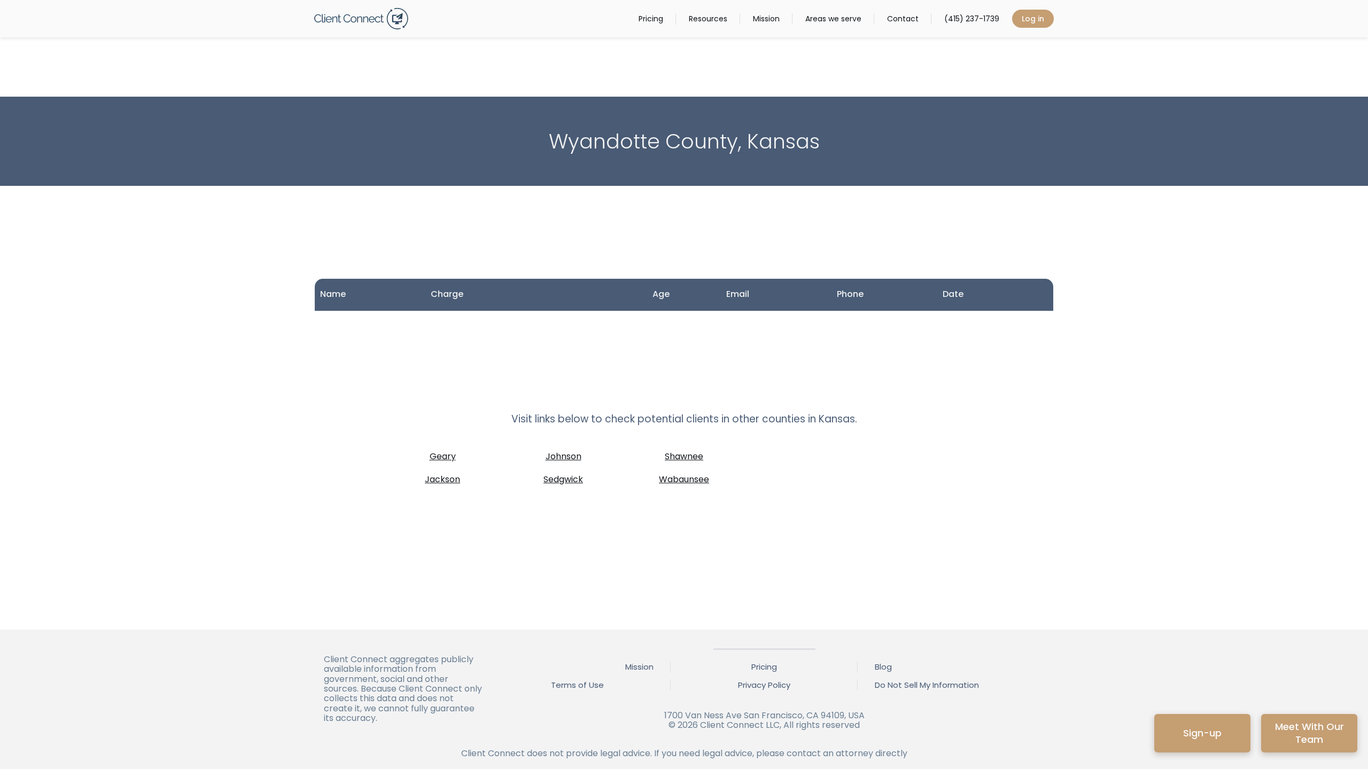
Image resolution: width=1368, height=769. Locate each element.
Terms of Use (577, 684)
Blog (883, 666)
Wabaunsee (684, 479)
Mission (766, 18)
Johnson (563, 456)
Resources (708, 18)
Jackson (442, 479)
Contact (903, 18)
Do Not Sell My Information (927, 684)
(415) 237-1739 (971, 18)
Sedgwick (563, 479)
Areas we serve (833, 18)
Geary (443, 456)
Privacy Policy (764, 684)
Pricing (651, 18)
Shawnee (684, 456)
